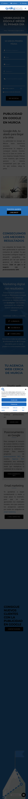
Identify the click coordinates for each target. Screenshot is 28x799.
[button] (25, 389)
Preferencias (14, 404)
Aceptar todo (14, 400)
